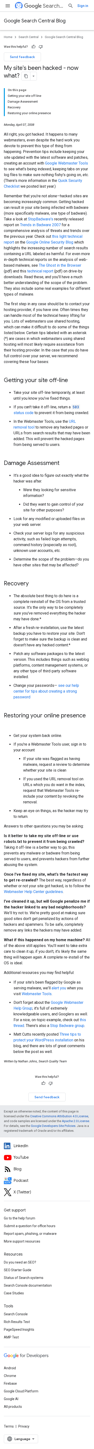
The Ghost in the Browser (60, 265)
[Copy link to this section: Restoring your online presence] (8, 724)
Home (8, 37)
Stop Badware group (67, 1025)
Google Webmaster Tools (66, 163)
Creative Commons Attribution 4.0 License (59, 1116)
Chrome (10, 1376)
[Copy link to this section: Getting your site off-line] (73, 381)
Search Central (53, 6)
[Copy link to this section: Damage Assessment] (64, 463)
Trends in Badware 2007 (40, 225)
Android (10, 1368)
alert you (59, 988)
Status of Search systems (23, 1278)
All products (13, 1407)
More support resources (22, 1241)
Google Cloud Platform (21, 1391)
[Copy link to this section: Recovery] (33, 584)
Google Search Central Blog (35, 21)
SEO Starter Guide (17, 1270)
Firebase (10, 1383)
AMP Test (11, 1337)
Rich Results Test (17, 1322)
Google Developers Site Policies (53, 1126)
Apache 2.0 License (75, 1121)
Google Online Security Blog (49, 242)
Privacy (23, 1426)
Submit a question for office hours (29, 1226)
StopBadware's (40, 219)
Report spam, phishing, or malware (30, 1234)
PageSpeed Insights (19, 1329)
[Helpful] (33, 46)
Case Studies (14, 1293)
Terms (9, 1426)
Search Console (16, 1314)
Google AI (11, 1399)
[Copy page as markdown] (26, 76)
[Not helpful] (40, 46)
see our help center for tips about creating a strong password (46, 691)
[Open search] (71, 6)
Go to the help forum (19, 1218)
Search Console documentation (28, 1285)
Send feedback (22, 57)
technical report (40, 271)
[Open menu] (8, 6)
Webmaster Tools (37, 994)
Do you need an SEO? (20, 1262)
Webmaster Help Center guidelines (33, 891)
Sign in (82, 6)
